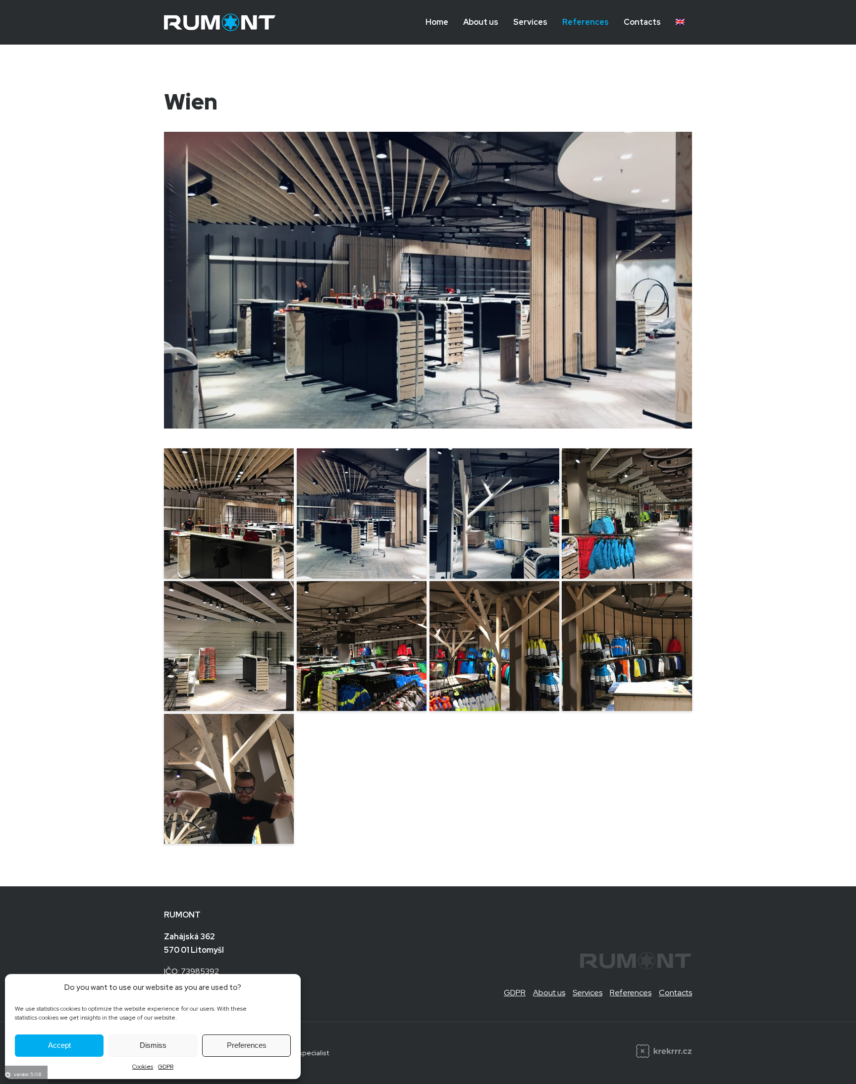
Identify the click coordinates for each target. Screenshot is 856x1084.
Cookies (142, 1067)
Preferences (247, 1045)
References (585, 22)
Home (437, 22)
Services (530, 22)
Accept (59, 1045)
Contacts (642, 22)
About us (480, 22)
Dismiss (153, 1045)
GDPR (165, 1067)
